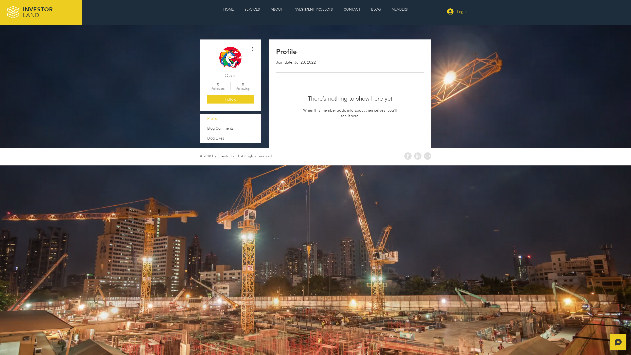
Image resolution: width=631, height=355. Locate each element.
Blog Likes (215, 138)
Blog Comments (220, 128)
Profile (212, 118)
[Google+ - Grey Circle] (427, 156)
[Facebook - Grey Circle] (408, 156)
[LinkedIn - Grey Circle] (417, 156)
